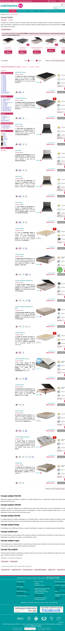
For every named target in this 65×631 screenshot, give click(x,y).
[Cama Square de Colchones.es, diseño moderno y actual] (46, 207)
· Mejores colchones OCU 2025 (41, 591)
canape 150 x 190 (51, 569)
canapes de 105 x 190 (16, 569)
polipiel (4, 70)
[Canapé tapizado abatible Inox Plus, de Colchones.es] (46, 311)
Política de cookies (35, 626)
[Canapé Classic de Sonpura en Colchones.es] (46, 233)
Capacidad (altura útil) (7, 123)
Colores (3, 131)
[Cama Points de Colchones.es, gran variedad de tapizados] (46, 129)
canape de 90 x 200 (5, 569)
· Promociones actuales (21, 595)
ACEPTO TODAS (30, 629)
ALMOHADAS (55, 11)
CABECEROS (47, 11)
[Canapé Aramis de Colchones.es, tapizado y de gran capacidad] (46, 259)
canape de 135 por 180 (28, 569)
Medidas (6, 73)
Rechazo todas (17, 629)
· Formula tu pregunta (39, 593)
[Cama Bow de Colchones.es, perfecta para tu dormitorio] (46, 155)
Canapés (31, 67)
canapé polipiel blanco (6, 29)
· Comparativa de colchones (40, 597)
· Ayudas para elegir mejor (40, 590)
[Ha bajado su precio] (26, 118)
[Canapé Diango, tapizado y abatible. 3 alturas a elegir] (46, 442)
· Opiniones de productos (39, 599)
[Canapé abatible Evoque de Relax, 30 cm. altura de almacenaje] (46, 363)
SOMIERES (31, 11)
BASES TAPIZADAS (22, 11)
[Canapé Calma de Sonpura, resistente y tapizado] (46, 416)
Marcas (3, 113)
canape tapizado (13, 561)
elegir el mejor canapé (12, 14)
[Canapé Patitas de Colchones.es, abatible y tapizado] (46, 389)
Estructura (4, 96)
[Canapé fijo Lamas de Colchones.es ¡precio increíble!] (46, 77)
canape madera (4, 561)
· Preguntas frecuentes (39, 585)
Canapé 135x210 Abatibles (40, 569)
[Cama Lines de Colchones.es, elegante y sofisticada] (46, 181)
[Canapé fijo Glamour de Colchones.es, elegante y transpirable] (46, 103)
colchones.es (24, 67)
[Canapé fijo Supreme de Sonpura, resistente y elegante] (46, 337)
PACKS (39, 11)
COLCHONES (5, 11)
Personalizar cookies (44, 629)
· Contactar (36, 583)
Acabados (3, 148)
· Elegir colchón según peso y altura (42, 588)
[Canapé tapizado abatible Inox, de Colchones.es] (46, 285)
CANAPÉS (12, 11)
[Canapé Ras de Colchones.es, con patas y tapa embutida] (46, 468)
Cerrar (61, 622)
